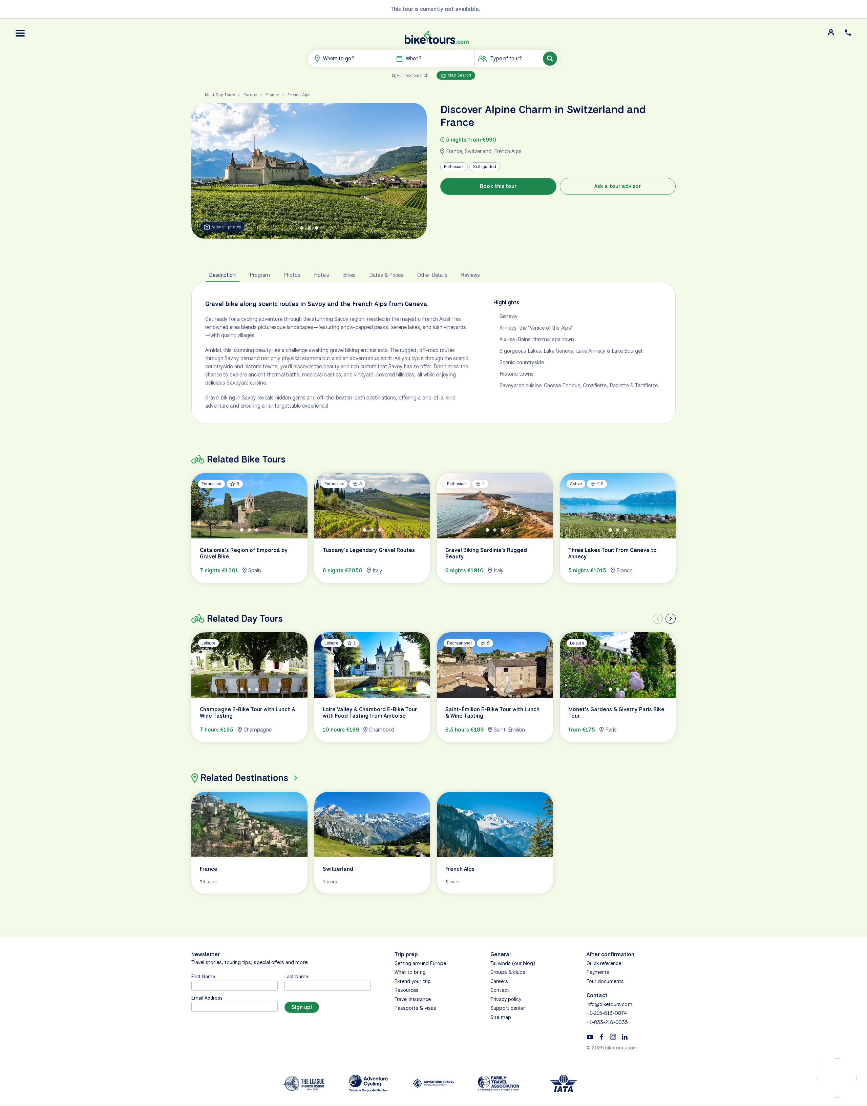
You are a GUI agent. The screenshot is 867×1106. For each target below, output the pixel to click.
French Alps (299, 95)
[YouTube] (590, 1036)
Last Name (296, 976)
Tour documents (605, 981)
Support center (507, 1008)
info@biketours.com (609, 1004)
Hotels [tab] (321, 275)
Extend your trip (413, 981)
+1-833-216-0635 (607, 1022)
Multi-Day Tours (220, 95)
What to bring (410, 972)
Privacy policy (505, 999)
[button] (20, 33)
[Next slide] (670, 619)
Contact (499, 990)
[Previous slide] (658, 619)
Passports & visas (415, 1008)
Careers (499, 981)
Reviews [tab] (470, 275)
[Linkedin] (624, 1036)
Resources (407, 990)
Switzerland (478, 151)
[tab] (301, 228)
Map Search (458, 75)
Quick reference (604, 963)
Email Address (207, 998)
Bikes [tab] (349, 275)
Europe (250, 95)
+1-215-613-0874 (607, 1013)
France (272, 95)
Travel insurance (413, 999)
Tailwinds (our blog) (512, 963)
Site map (500, 1017)
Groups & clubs (507, 972)
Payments (598, 972)
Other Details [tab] (432, 275)
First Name (203, 976)
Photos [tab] (291, 275)
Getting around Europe (420, 963)
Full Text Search (412, 75)
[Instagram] (613, 1036)
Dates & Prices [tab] (386, 275)
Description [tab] (222, 275)
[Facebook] (601, 1036)
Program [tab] (260, 275)
